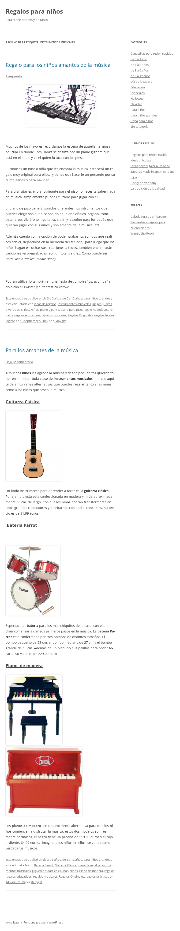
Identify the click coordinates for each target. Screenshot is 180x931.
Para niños (138, 110)
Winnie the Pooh (142, 233)
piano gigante (49, 309)
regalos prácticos (97, 876)
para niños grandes (96, 298)
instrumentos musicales (74, 304)
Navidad (136, 104)
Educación (138, 87)
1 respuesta (14, 76)
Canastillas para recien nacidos (152, 53)
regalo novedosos (95, 309)
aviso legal (12, 922)
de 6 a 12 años (72, 298)
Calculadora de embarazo (148, 216)
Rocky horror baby (144, 183)
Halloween (138, 98)
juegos (96, 304)
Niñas (25, 309)
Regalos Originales (80, 315)
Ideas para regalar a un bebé (150, 166)
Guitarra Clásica (65, 865)
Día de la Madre (141, 81)
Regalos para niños (34, 11)
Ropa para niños (142, 121)
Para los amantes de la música (42, 350)
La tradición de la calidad (148, 188)
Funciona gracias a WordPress (43, 922)
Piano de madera (91, 871)
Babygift (60, 321)
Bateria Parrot (43, 865)
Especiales (138, 93)
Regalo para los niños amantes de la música (58, 64)
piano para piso (71, 309)
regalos (109, 871)
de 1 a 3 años (140, 65)
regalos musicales (54, 315)
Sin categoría (139, 126)
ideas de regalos (45, 304)
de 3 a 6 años (52, 298)
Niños (34, 309)
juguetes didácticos (45, 871)
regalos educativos (27, 315)
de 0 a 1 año (139, 59)
